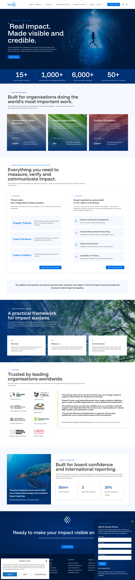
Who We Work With (62, 4)
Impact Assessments (89, 243)
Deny (25, 574)
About (99, 4)
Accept (10, 574)
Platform (38, 4)
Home (31, 4)
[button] (46, 561)
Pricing (92, 4)
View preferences (40, 574)
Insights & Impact (79, 4)
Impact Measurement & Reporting (95, 231)
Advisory (49, 4)
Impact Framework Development (94, 219)
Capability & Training (89, 255)
